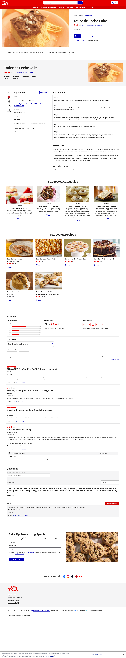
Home (75, 15)
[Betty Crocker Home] (5, 3)
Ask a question (98, 25)
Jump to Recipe (89, 36)
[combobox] (61, 3)
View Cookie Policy (49, 656)
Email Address (13, 545)
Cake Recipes (89, 15)
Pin (9, 98)
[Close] (123, 654)
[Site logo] (14, 589)
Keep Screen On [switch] (9, 111)
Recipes (81, 15)
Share (9, 106)
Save (78, 36)
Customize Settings (97, 654)
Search (80, 2)
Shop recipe (43, 92)
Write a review (90, 25)
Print (9, 102)
